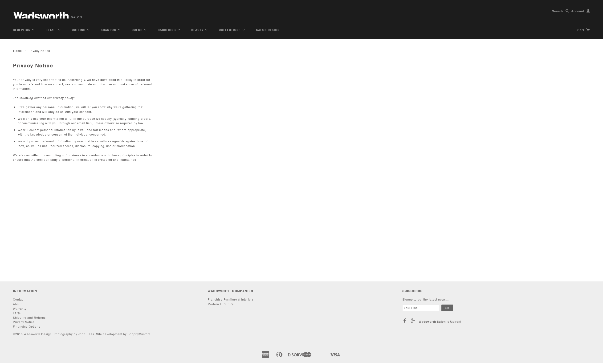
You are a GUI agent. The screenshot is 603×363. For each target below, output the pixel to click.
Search (557, 11)
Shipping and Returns (29, 317)
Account (577, 11)
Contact (18, 299)
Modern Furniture (221, 304)
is (440, 321)
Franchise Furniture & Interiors (231, 299)
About (17, 304)
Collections (230, 30)
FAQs (17, 313)
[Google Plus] (413, 320)
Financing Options (26, 326)
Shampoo (109, 30)
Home (17, 51)
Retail (52, 30)
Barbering (167, 30)
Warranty (19, 308)
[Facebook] (404, 320)
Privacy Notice (24, 322)
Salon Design (268, 30)
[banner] (48, 13)
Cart (581, 30)
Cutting (79, 30)
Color (138, 30)
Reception (22, 30)
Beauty (198, 30)
